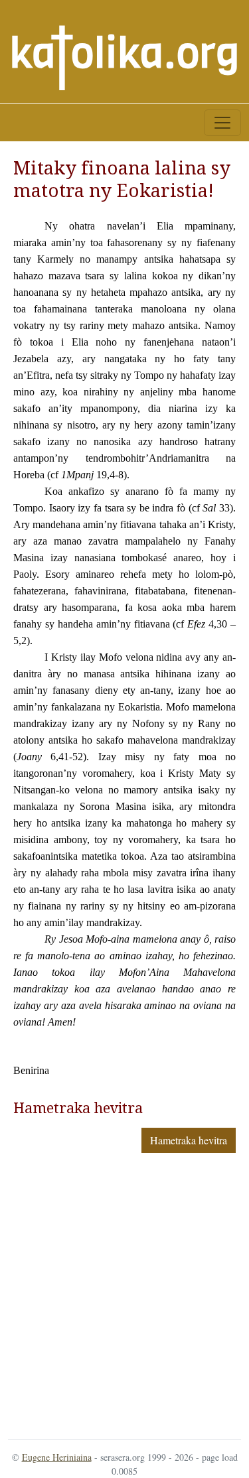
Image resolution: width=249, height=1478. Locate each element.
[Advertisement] (124, 1293)
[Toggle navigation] (222, 122)
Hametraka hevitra (188, 1140)
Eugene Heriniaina (57, 1457)
